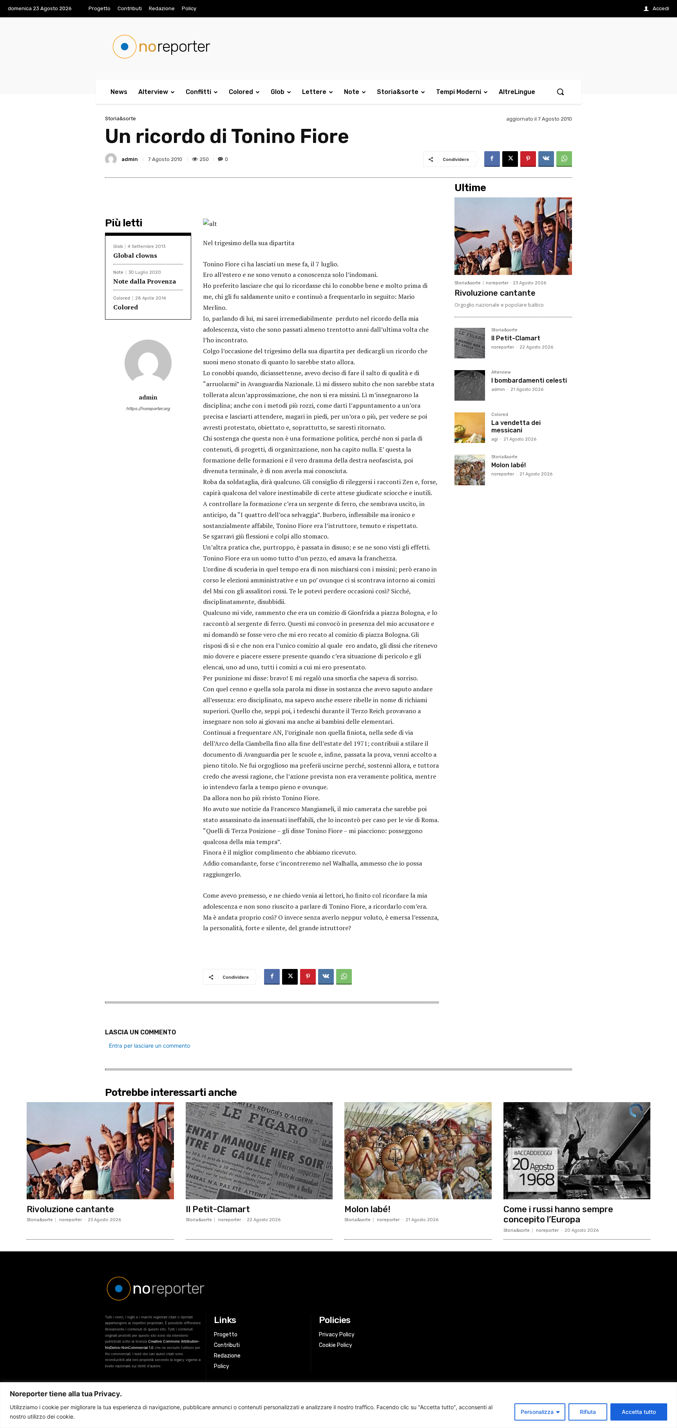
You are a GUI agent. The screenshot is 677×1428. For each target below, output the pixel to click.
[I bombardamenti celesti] (469, 385)
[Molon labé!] (469, 470)
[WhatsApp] (564, 159)
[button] (560, 91)
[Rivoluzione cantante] (513, 236)
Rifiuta (588, 1411)
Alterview (501, 372)
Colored (121, 298)
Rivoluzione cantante (495, 293)
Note (118, 272)
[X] (510, 159)
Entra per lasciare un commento (149, 1045)
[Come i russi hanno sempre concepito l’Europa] (577, 1150)
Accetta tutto (639, 1411)
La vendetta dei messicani (516, 426)
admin (129, 159)
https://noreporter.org (148, 408)
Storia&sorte (120, 118)
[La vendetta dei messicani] (469, 427)
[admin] (112, 159)
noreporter (497, 283)
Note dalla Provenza (144, 281)
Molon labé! (508, 465)
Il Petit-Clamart (515, 338)
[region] (338, 1405)
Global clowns (135, 255)
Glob (118, 246)
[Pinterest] (528, 159)
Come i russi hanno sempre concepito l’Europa (558, 1214)
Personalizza (537, 1411)
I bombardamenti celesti (529, 380)
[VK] (546, 159)
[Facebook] (492, 159)
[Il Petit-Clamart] (469, 343)
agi (494, 439)
